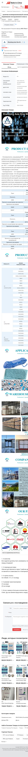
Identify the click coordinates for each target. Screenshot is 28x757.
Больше (4, 741)
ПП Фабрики (20, 735)
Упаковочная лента (6, 717)
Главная (3, 11)
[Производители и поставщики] (14, 2)
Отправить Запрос (9, 24)
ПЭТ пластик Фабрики (8, 735)
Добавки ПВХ (5, 720)
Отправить (17, 629)
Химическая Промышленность (13, 11)
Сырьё (18, 738)
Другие (17, 720)
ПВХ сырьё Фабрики (8, 738)
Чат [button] (16, 24)
